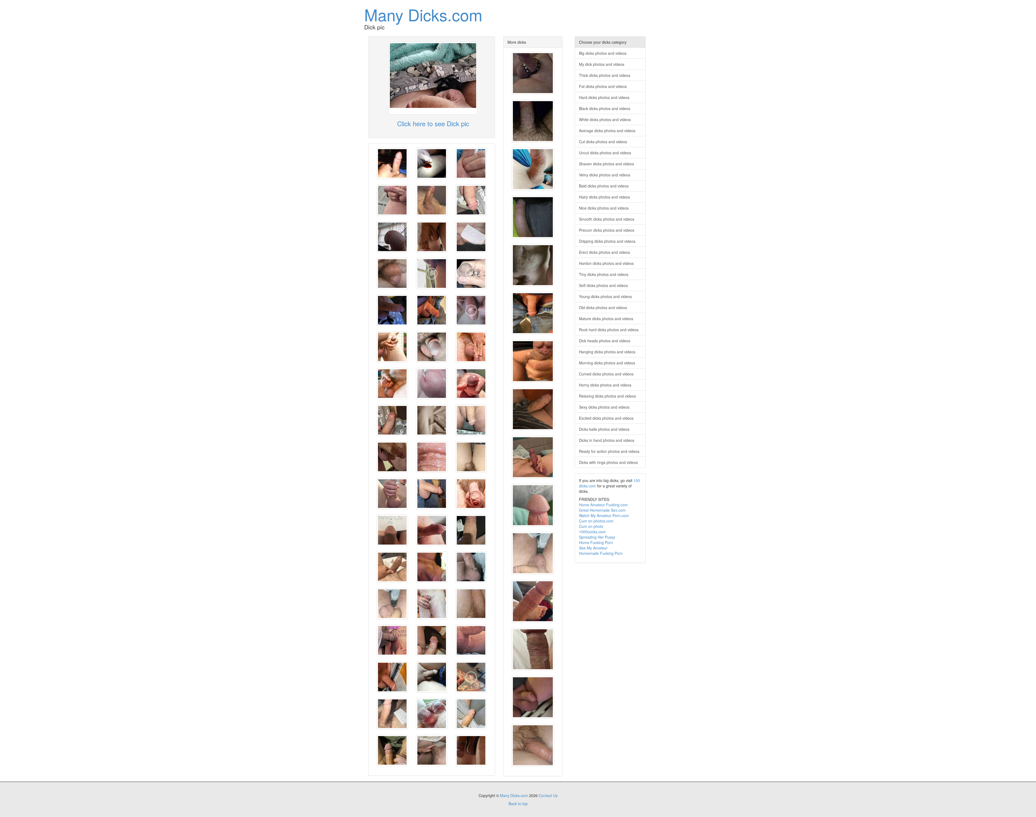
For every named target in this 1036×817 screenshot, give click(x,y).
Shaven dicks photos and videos (606, 163)
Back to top (518, 803)
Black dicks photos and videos (604, 108)
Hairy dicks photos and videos (604, 197)
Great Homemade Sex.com (602, 510)
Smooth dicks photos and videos (606, 219)
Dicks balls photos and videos (604, 429)
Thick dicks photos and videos (604, 75)
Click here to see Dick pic (433, 123)
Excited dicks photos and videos (606, 418)
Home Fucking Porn (596, 542)
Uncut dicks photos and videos (605, 152)
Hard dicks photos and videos (604, 97)
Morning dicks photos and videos (607, 362)
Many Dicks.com (423, 14)
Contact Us (548, 795)
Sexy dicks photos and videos (604, 407)
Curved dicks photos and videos (606, 374)
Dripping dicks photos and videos (607, 241)
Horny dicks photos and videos (605, 385)
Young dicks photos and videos (605, 296)
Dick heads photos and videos (604, 340)
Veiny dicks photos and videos (604, 174)
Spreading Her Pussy (597, 537)
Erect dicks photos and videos (604, 252)
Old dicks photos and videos (603, 307)
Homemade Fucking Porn (601, 553)
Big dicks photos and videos (602, 53)
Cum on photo (591, 526)
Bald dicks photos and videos (604, 186)
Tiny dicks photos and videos (603, 274)
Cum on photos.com (596, 521)
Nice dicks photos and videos (604, 208)
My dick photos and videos (601, 64)
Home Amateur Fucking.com (603, 504)
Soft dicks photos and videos (603, 285)
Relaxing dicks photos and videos (607, 396)
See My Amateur (593, 548)
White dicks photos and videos (605, 119)
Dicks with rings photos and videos (608, 462)
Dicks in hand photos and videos (606, 440)
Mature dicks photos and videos (606, 318)
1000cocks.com (592, 531)
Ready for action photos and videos (609, 451)
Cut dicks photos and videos (603, 141)
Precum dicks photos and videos (606, 230)
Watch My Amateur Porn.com (604, 515)
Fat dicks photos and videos (603, 86)
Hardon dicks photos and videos (606, 263)
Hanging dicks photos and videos (607, 351)
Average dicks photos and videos (607, 130)
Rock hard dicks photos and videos (609, 329)
